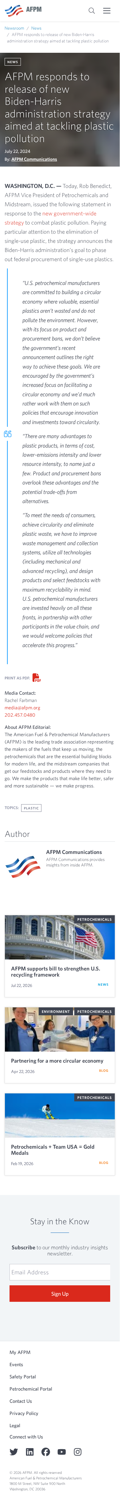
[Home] (23, 10)
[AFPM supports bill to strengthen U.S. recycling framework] (60, 937)
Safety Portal (23, 1376)
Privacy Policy (24, 1413)
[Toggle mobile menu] (107, 10)
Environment (56, 1011)
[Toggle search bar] (92, 10)
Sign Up (60, 1294)
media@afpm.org (22, 707)
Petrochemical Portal (31, 1388)
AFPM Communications (34, 159)
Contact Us (21, 1401)
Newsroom (14, 28)
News (36, 28)
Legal (15, 1425)
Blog (104, 1070)
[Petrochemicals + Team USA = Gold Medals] (60, 1115)
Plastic (31, 808)
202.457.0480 (20, 715)
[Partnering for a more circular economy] (60, 1029)
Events (16, 1364)
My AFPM (20, 1352)
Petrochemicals (94, 919)
